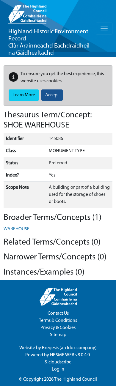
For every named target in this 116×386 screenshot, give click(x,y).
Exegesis (50, 348)
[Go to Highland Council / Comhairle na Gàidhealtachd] (27, 11)
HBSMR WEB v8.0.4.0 (70, 355)
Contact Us (58, 313)
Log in (58, 369)
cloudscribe (59, 362)
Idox (71, 348)
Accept (52, 95)
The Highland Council (75, 379)
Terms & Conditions (58, 320)
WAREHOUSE (16, 229)
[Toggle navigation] (104, 28)
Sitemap (58, 335)
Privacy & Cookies (58, 327)
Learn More (23, 95)
